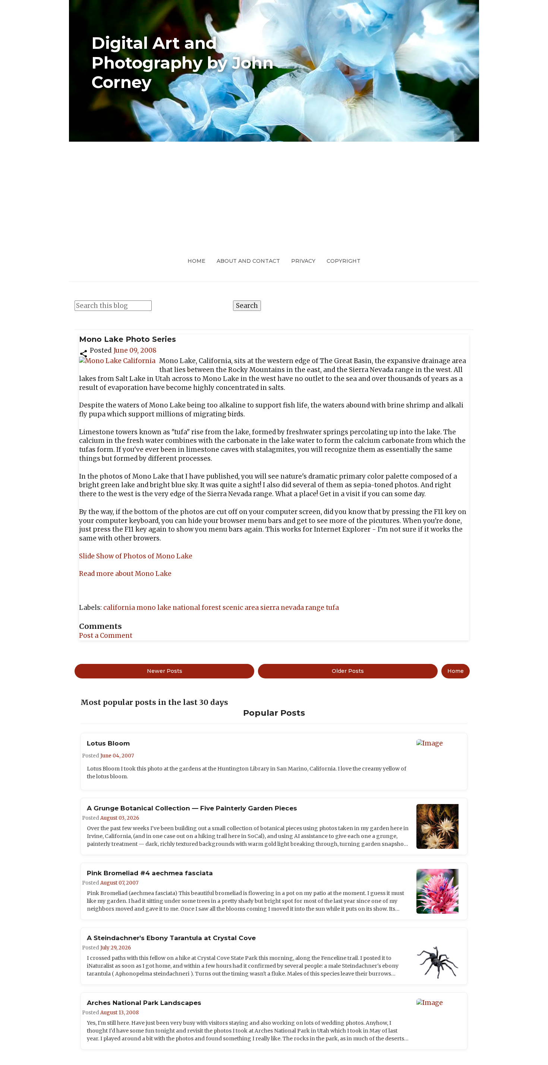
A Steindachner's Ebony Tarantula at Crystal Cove (171, 938)
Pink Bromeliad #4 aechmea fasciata (150, 873)
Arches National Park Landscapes (144, 1002)
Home (196, 261)
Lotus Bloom (108, 743)
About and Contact (248, 261)
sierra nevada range (293, 608)
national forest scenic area (216, 608)
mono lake (154, 608)
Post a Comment (105, 635)
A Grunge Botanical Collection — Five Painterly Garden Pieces (192, 808)
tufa (332, 608)
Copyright (343, 261)
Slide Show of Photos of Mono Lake (135, 556)
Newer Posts (164, 671)
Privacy (303, 261)
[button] (83, 353)
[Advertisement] (274, 197)
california (119, 608)
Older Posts (348, 671)
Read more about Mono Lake (125, 574)
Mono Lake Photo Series (127, 339)
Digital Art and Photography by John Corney (182, 62)
